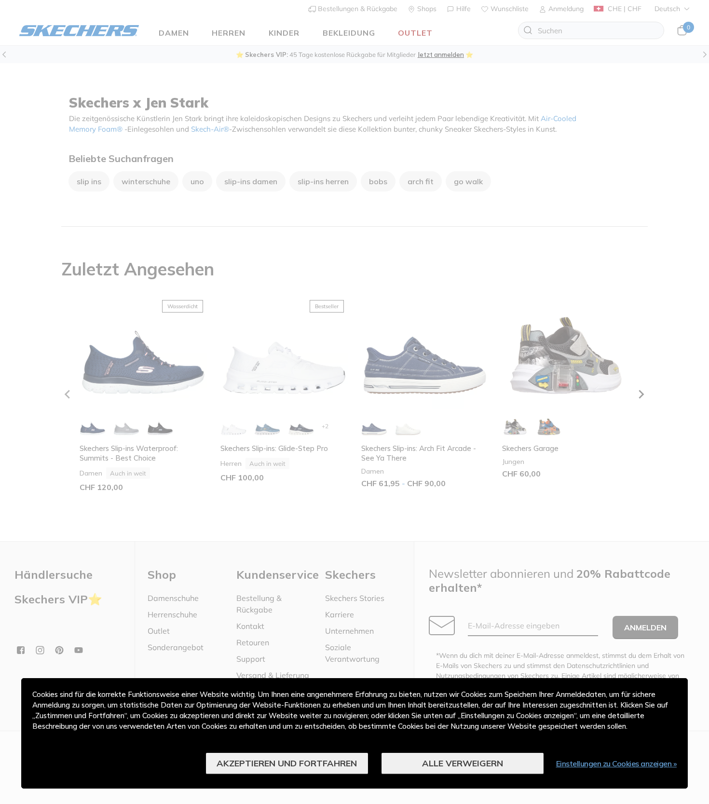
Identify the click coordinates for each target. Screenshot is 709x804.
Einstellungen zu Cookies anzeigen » (616, 763)
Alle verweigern (462, 763)
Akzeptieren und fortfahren (287, 763)
